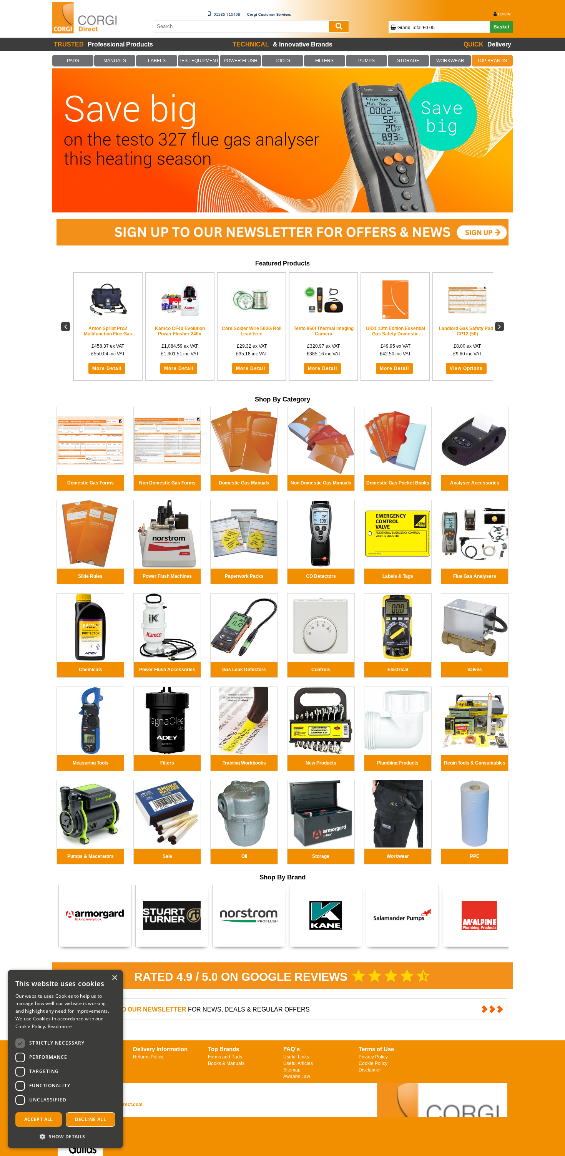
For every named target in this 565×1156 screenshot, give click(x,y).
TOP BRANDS (492, 60)
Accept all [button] (38, 1119)
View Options (387, 368)
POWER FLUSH (240, 60)
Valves (474, 669)
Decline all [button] (90, 1119)
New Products (321, 763)
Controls (320, 669)
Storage (320, 856)
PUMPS (366, 60)
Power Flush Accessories (167, 669)
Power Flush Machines (167, 576)
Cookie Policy (373, 1063)
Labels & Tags (397, 576)
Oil (244, 856)
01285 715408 (227, 14)
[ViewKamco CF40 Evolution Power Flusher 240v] (107, 299)
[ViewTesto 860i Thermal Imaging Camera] (247, 299)
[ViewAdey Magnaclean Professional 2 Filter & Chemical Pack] (458, 299)
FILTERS (324, 60)
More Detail (106, 368)
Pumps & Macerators (90, 856)
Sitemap (292, 1070)
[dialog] (65, 1059)
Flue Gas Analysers (474, 576)
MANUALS (115, 60)
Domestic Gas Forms (90, 483)
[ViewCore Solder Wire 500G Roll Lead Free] (177, 299)
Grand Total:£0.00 (416, 27)
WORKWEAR (450, 60)
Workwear (398, 856)
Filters (167, 763)
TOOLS (282, 60)
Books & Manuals (226, 1063)
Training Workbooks (244, 763)
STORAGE (408, 60)
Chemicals (90, 669)
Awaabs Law (296, 1076)
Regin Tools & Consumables (474, 763)
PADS (73, 60)
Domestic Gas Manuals (244, 483)
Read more (60, 1026)
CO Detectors (321, 576)
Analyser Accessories (474, 483)
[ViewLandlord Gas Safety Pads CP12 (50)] (388, 299)
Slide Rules (90, 576)
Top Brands (223, 1049)
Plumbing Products (398, 763)
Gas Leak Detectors (244, 669)
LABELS (157, 60)
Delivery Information (160, 1049)
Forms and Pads (225, 1057)
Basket (501, 27)
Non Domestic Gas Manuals (321, 483)
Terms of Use (376, 1049)
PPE (474, 856)
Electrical (397, 669)
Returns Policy (148, 1057)
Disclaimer (370, 1070)
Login (504, 14)
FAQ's (291, 1049)
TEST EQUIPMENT (198, 60)
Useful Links (296, 1057)
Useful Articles (298, 1063)
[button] (65, 1136)
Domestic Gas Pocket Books (397, 483)
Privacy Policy (373, 1057)
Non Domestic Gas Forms (167, 483)
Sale (167, 856)
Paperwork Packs (244, 576)
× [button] (114, 978)
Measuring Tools (90, 763)
